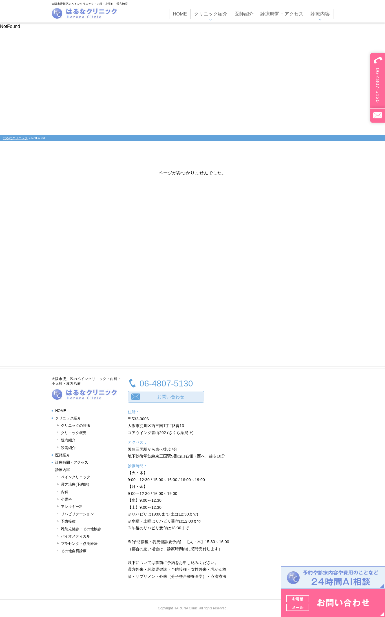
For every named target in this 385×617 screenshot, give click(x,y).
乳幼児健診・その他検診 (81, 529)
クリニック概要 (74, 433)
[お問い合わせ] (377, 115)
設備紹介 (68, 448)
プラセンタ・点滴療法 (79, 543)
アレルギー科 (72, 507)
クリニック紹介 (68, 418)
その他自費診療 (74, 551)
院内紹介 (68, 440)
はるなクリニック (15, 138)
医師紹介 (62, 455)
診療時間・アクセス (71, 462)
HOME (60, 411)
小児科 (66, 499)
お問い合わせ (170, 396)
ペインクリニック (75, 477)
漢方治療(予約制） (76, 484)
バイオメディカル (75, 536)
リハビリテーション (77, 514)
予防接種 (68, 521)
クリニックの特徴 (75, 425)
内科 (64, 492)
